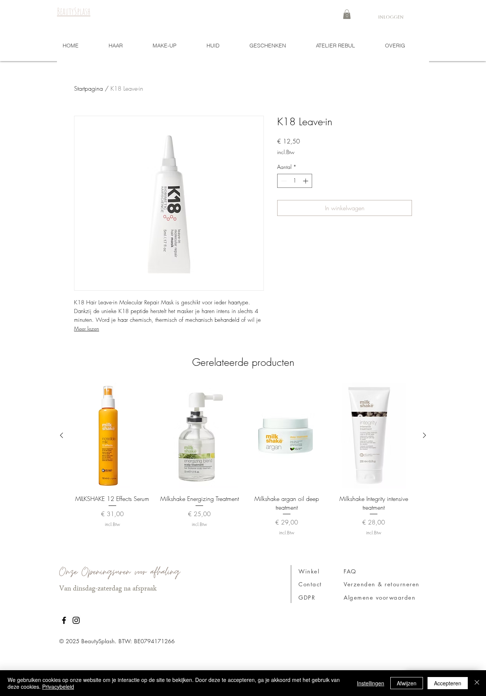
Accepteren (447, 683)
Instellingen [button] (370, 683)
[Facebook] (64, 620)
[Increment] (306, 180)
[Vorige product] (61, 435)
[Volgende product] (424, 435)
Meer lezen (86, 328)
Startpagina (88, 88)
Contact (310, 584)
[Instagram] (76, 620)
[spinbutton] (294, 180)
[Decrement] (283, 180)
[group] (243, 459)
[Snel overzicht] (112, 435)
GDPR (306, 597)
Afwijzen (407, 683)
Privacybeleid (58, 686)
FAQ (350, 571)
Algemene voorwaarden (379, 597)
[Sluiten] (476, 683)
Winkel (308, 571)
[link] (347, 14)
